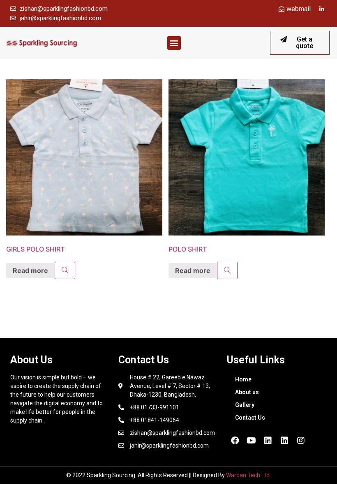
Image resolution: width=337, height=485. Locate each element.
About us (247, 392)
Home (243, 379)
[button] (174, 43)
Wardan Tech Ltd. (248, 475)
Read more (30, 270)
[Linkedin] (268, 440)
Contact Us (250, 417)
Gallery (244, 405)
